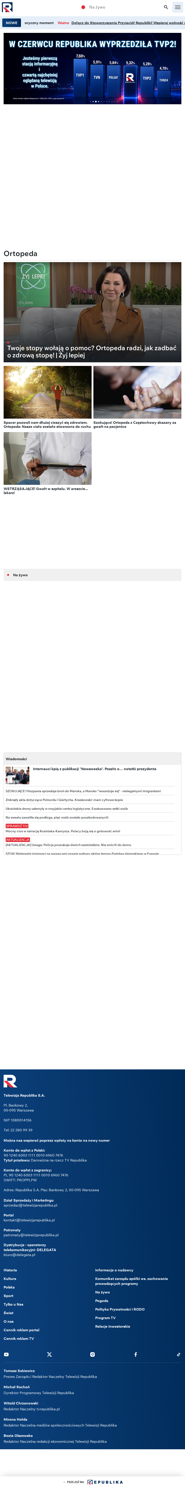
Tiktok (178, 1354)
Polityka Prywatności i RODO (120, 1309)
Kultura (10, 1278)
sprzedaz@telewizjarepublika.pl (30, 1205)
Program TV (105, 1318)
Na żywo (97, 7)
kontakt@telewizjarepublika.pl (29, 1220)
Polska (9, 1287)
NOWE (11, 22)
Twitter (49, 1354)
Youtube (6, 1354)
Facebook (135, 1354)
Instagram (92, 1354)
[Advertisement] (92, 139)
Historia (10, 1270)
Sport (8, 1295)
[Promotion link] (92, 68)
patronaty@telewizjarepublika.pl (31, 1235)
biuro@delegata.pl (19, 1254)
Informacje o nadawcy (114, 1270)
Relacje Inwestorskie (112, 1326)
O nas (9, 1321)
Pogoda (101, 1300)
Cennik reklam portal (21, 1330)
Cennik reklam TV (19, 1338)
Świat (8, 1313)
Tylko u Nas (13, 1304)
